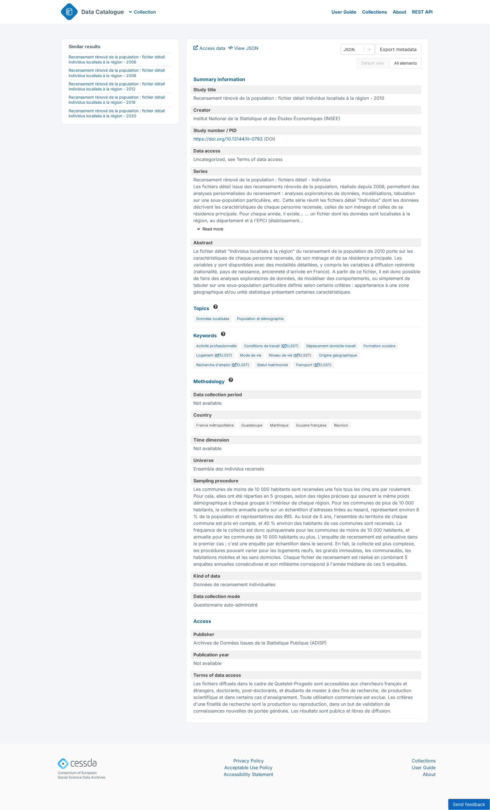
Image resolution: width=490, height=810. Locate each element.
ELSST (291, 346)
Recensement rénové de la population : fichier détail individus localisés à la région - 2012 (117, 86)
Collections (374, 12)
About (399, 12)
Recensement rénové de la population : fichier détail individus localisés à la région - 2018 (117, 100)
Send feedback (469, 804)
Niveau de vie (280, 355)
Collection (145, 12)
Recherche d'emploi (213, 365)
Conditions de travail (262, 346)
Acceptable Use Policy (248, 767)
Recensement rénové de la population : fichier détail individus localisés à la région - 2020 (117, 113)
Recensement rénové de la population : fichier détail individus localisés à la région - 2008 (117, 73)
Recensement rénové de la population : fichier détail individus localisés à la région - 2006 (117, 59)
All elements (405, 63)
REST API (422, 12)
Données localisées (212, 319)
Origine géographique (338, 355)
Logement (204, 355)
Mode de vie (250, 355)
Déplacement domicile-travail (331, 346)
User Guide (343, 12)
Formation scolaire (379, 346)
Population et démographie (260, 319)
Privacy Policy (248, 761)
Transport (303, 365)
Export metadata (398, 49)
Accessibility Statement (248, 774)
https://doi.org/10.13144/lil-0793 (228, 139)
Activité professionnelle (216, 346)
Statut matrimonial (272, 365)
